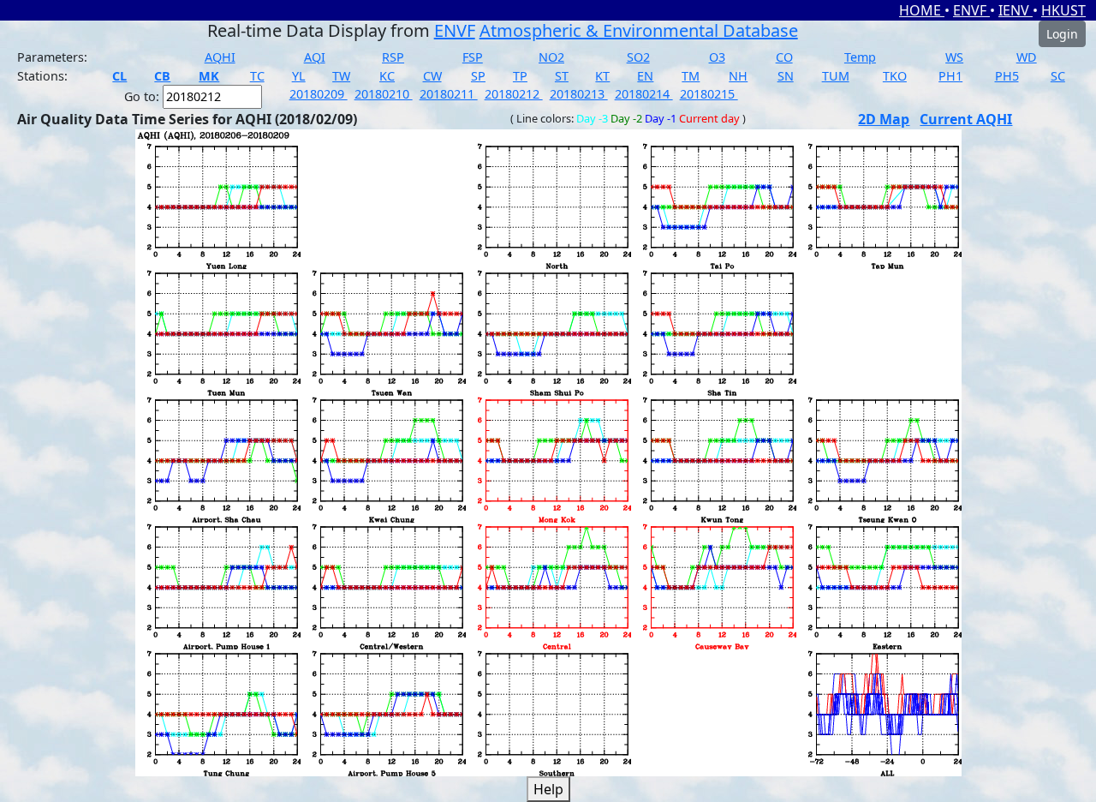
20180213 (579, 94)
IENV (1015, 10)
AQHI (220, 57)
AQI (314, 57)
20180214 (644, 94)
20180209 (318, 94)
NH (738, 76)
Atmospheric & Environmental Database (639, 30)
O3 (717, 57)
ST (562, 76)
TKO (895, 76)
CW (432, 76)
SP (478, 76)
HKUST (1063, 10)
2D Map (883, 119)
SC (1058, 76)
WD (1026, 57)
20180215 (709, 94)
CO (784, 57)
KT (602, 76)
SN (785, 76)
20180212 (514, 94)
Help (548, 789)
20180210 (383, 94)
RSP (393, 57)
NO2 (551, 57)
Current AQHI (966, 119)
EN (645, 76)
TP (520, 76)
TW (341, 76)
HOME (921, 10)
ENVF (971, 10)
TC (257, 76)
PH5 (1007, 76)
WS (954, 57)
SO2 (638, 57)
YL (299, 76)
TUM (835, 76)
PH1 (950, 76)
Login (1062, 34)
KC (387, 76)
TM (691, 76)
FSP (472, 57)
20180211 (449, 94)
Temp (860, 57)
